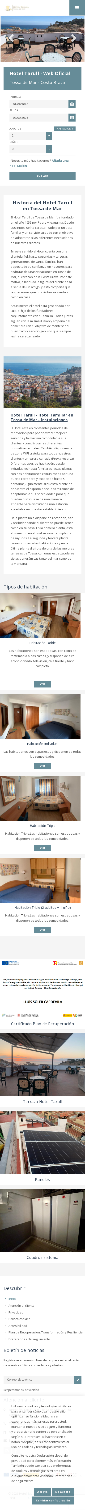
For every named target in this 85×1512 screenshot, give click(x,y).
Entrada (15, 97)
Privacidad (15, 1312)
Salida (13, 110)
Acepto (42, 1491)
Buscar (42, 175)
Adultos (15, 128)
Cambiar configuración (53, 1500)
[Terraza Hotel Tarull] (42, 1064)
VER (42, 684)
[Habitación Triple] (40, 798)
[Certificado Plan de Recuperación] (42, 989)
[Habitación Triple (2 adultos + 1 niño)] (40, 880)
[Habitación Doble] (40, 615)
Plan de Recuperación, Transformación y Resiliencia (45, 1332)
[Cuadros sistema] (42, 1220)
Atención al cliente (21, 1305)
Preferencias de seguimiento (29, 1339)
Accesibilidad (17, 1326)
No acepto (62, 1491)
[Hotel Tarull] (42, 7)
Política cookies (19, 1319)
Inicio (12, 1299)
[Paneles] (42, 1142)
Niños (13, 142)
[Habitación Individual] (40, 716)
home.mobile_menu (77, 7)
